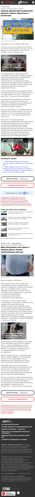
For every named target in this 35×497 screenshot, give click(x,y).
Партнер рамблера (16, 488)
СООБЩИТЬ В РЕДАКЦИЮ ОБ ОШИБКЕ (14, 439)
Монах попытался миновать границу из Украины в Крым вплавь (18, 228)
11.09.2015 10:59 (5, 7)
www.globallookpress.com (9, 41)
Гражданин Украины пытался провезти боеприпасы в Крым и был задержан (18, 223)
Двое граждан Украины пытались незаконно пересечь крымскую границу (17, 167)
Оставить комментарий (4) (17, 185)
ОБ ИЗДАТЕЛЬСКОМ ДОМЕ (10, 424)
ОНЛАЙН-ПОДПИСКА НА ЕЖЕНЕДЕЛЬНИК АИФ (16, 427)
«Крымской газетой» (9, 320)
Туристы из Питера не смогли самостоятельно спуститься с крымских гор (20, 212)
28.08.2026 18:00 (6, 243)
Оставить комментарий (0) (17, 399)
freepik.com (4, 277)
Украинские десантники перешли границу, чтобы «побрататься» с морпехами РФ (18, 163)
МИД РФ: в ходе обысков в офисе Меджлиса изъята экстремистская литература (20, 218)
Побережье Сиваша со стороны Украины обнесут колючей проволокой (18, 171)
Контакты (21, 429)
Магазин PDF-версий (8, 429)
